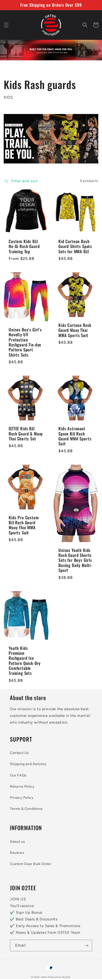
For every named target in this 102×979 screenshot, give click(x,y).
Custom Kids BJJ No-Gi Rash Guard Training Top (24, 246)
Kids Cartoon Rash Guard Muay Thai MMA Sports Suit (74, 330)
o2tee (44, 977)
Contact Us (19, 753)
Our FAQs (18, 775)
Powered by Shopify (59, 977)
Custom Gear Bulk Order (30, 864)
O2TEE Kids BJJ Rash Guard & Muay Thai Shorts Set (26, 433)
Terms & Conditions (26, 809)
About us (17, 842)
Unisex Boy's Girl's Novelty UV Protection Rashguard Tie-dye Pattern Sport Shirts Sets (25, 342)
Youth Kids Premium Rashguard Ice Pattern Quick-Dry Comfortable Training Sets (25, 661)
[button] (6, 25)
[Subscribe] (86, 945)
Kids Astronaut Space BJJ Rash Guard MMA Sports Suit (74, 436)
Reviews (17, 853)
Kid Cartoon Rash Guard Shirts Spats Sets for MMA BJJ (75, 246)
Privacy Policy (21, 798)
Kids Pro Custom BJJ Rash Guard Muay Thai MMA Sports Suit (24, 525)
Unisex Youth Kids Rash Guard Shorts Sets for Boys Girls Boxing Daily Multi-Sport (75, 560)
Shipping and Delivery (28, 764)
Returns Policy (22, 786)
